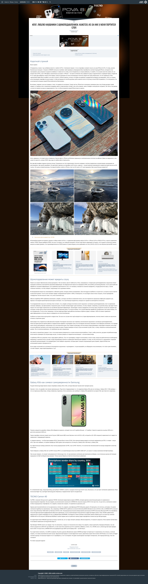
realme (50, 552)
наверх (74, 565)
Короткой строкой (37, 53)
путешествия (75, 552)
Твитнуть (63, 558)
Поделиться (74, 558)
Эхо (74, 21)
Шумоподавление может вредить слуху (41, 55)
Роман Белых (56, 263)
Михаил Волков (79, 367)
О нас (35, 575)
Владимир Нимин (74, 30)
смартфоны (85, 552)
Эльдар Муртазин (35, 367)
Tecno (66, 552)
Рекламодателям (32, 576)
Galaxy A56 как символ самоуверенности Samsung (85, 53)
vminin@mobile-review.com (74, 548)
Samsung (58, 552)
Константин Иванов (103, 263)
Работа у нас (34, 578)
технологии (96, 552)
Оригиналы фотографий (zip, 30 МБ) (44, 237)
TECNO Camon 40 (78, 55)
